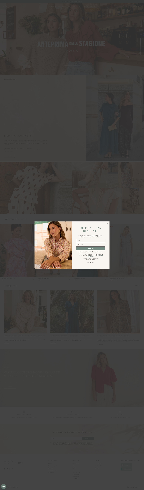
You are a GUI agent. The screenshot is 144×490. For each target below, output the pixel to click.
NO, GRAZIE (90, 262)
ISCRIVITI (91, 249)
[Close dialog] (108, 223)
